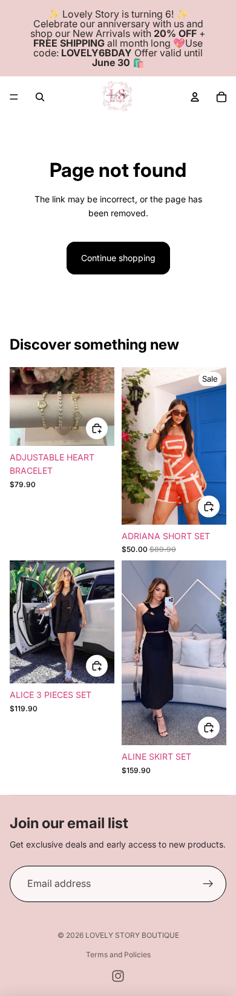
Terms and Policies (118, 954)
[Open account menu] (195, 97)
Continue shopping (118, 258)
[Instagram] (118, 976)
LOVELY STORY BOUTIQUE (132, 935)
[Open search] (40, 97)
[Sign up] (208, 884)
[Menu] (14, 97)
